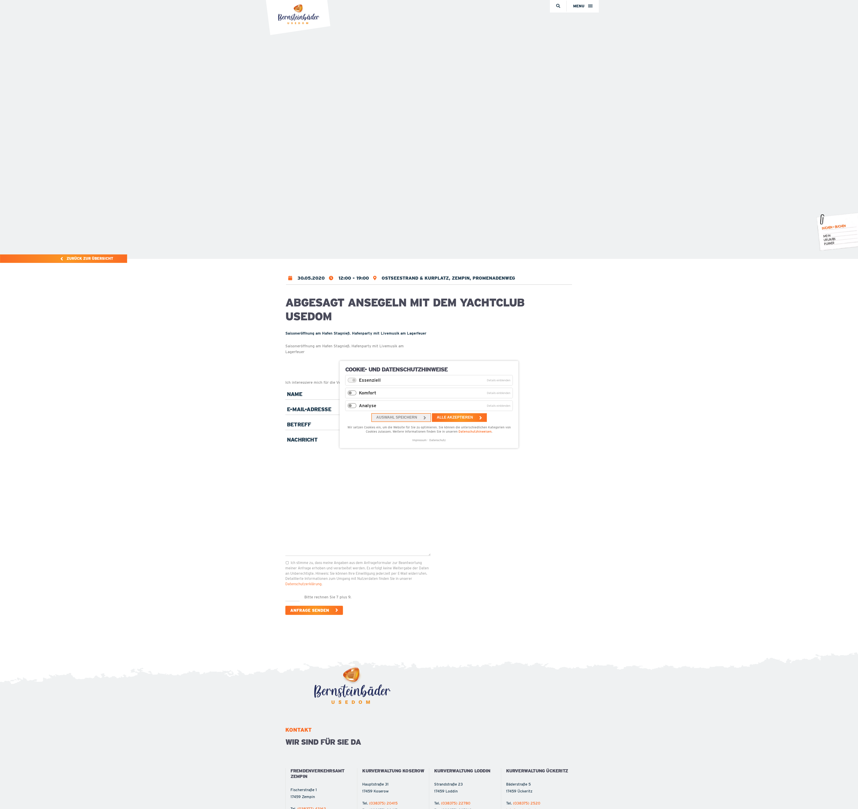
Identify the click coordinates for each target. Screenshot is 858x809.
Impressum (419, 440)
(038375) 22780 (455, 803)
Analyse (367, 405)
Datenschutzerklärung (303, 584)
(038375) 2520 (526, 803)
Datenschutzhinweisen (475, 431)
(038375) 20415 (383, 803)
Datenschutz (437, 440)
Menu (579, 6)
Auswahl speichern (396, 417)
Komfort (367, 393)
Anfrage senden (309, 610)
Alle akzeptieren (455, 417)
